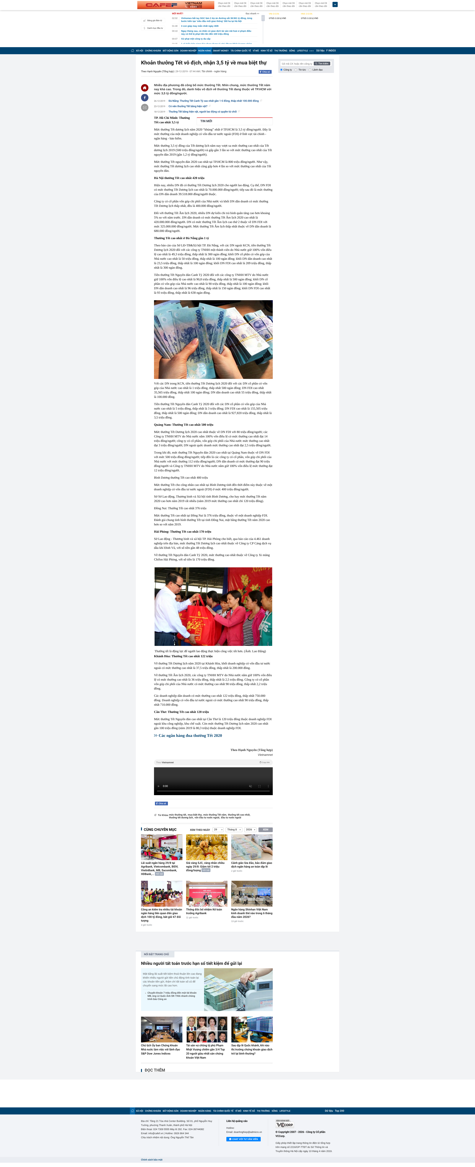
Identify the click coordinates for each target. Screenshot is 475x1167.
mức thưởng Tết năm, (215, 815)
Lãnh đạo (318, 69)
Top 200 (339, 1110)
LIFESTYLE (302, 50)
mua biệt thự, (195, 815)
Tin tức (302, 69)
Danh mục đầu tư (155, 28)
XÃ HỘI (139, 50)
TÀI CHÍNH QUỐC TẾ (240, 50)
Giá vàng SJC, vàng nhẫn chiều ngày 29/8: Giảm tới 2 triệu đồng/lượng (205, 866)
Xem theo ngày (200, 830)
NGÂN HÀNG (204, 50)
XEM (265, 829)
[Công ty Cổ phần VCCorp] (305, 1123)
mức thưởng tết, (178, 815)
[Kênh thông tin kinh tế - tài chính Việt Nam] (175, 5)
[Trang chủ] (132, 50)
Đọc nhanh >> (252, 13)
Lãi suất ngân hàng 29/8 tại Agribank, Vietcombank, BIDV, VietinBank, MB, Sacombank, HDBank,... (159, 868)
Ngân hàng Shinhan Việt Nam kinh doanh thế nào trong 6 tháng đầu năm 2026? (251, 913)
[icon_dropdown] (335, 4)
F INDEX (331, 50)
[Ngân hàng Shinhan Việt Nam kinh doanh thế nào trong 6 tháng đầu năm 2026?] (252, 894)
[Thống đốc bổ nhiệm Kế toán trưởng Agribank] (206, 894)
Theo (213, 762)
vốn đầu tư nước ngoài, (207, 817)
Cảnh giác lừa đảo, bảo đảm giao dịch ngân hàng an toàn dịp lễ (251, 864)
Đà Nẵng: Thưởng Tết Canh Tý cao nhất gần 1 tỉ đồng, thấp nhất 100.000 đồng (214, 101)
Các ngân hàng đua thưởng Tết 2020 (190, 735)
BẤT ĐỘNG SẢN (170, 50)
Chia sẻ (266, 72)
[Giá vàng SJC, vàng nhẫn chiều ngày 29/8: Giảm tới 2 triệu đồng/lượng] (206, 847)
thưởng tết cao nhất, (239, 815)
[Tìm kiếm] (322, 63)
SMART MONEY (221, 50)
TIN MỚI (206, 121)
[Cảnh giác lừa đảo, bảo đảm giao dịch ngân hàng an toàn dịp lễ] (252, 847)
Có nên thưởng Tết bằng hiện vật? (188, 106)
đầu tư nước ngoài (231, 817)
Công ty (288, 69)
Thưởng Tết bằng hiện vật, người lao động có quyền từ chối (203, 111)
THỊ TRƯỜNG (280, 50)
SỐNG (292, 50)
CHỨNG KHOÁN (153, 50)
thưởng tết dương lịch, (181, 817)
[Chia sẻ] (144, 97)
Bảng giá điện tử (154, 20)
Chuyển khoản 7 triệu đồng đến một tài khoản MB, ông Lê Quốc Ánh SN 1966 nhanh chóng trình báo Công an (172, 996)
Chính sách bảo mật (151, 1159)
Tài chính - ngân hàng (214, 71)
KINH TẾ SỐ (266, 50)
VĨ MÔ (256, 50)
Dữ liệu (320, 50)
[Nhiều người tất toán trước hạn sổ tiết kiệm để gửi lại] (238, 989)
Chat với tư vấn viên (245, 1139)
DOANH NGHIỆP (188, 50)
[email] (144, 107)
